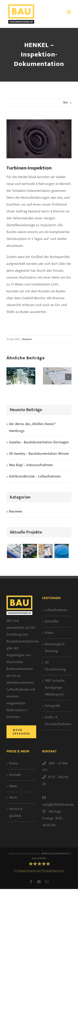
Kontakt (15, 775)
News (13, 786)
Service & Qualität (16, 812)
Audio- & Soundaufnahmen (57, 720)
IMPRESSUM (47, 854)
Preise (13, 763)
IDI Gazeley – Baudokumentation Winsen (39, 454)
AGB (34, 858)
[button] (9, 377)
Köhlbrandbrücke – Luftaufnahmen (35, 476)
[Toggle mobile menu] (69, 12)
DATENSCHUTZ (62, 854)
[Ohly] (61, 551)
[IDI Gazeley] (13, 551)
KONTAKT (42, 858)
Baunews (27, 339)
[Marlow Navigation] (45, 551)
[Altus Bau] (29, 551)
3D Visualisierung (55, 666)
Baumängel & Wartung (55, 647)
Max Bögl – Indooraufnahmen (31, 465)
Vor (65, 102)
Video (49, 633)
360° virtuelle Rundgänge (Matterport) (55, 687)
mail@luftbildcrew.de (58, 805)
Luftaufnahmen (56, 610)
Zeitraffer (52, 621)
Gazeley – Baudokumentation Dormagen (39, 442)
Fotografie (52, 706)
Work (13, 798)
